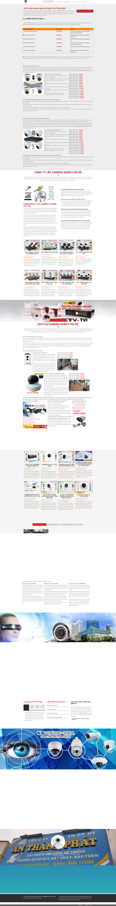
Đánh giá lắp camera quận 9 (56, 702)
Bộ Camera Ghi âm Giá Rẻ (49, 252)
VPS (83, 905)
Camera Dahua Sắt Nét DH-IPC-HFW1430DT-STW (67, 465)
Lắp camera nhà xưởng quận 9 (66, 524)
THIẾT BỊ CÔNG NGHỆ (75, 2)
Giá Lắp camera (78, 44)
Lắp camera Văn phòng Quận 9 (39, 524)
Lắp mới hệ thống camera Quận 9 (29, 422)
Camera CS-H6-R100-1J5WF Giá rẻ (84, 495)
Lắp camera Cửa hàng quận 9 (52, 524)
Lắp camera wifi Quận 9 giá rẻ (28, 420)
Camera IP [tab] (42, 706)
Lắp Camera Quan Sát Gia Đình (83, 283)
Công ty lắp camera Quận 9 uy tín (29, 417)
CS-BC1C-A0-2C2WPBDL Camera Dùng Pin (32, 465)
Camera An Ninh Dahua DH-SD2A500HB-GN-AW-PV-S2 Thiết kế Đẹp (83, 464)
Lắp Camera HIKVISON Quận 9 (79, 404)
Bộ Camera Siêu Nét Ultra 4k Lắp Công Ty (66, 253)
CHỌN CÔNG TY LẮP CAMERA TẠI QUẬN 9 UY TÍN (40, 205)
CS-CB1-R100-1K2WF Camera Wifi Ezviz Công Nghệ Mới (49, 496)
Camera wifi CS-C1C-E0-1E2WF (49, 465)
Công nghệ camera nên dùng (33, 702)
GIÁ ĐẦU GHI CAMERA (67, 2)
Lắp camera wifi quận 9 (78, 524)
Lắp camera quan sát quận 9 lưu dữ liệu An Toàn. (73, 199)
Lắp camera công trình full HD (49, 283)
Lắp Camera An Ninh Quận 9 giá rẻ (29, 423)
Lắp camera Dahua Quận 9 (79, 408)
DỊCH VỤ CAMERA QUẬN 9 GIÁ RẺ (58, 324)
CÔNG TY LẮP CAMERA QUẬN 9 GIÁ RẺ (58, 172)
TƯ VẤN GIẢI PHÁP (83, 2)
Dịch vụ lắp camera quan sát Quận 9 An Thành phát (45, 8)
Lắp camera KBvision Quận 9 (79, 405)
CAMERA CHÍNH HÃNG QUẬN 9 (48, 2)
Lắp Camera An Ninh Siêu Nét (84, 253)
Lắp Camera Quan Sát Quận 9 (79, 402)
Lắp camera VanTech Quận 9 (79, 407)
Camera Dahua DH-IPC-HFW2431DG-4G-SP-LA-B (32, 495)
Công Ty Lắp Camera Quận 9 (58, 320)
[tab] (81, 719)
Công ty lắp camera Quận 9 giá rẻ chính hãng (31, 419)
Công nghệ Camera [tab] (26, 707)
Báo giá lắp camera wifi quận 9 (85, 11)
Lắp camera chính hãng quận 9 (58, 850)
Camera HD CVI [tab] (31, 706)
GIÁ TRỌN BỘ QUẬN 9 (58, 2)
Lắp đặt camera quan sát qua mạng (66, 283)
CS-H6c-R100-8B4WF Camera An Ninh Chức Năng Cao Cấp (66, 496)
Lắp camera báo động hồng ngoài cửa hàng (32, 283)
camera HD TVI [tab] (37, 706)
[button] (57, 858)
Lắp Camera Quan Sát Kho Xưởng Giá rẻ (32, 253)
